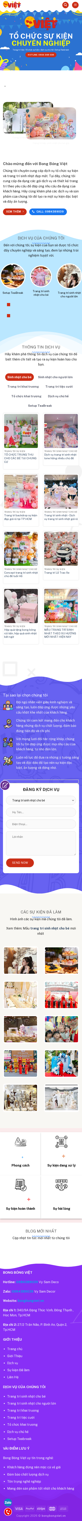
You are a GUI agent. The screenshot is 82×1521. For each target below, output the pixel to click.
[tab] (19, 377)
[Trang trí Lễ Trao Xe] (61, 549)
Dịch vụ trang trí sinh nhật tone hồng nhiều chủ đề (60, 456)
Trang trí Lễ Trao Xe (56, 572)
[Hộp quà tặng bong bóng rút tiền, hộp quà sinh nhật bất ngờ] (21, 606)
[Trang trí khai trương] (61, 1063)
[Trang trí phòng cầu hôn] (20, 1098)
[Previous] (8, 305)
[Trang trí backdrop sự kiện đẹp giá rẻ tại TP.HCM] (21, 492)
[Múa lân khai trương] (20, 1063)
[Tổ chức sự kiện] (61, 995)
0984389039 (27, 1282)
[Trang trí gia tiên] (20, 995)
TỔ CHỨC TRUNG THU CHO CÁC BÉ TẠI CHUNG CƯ (20, 458)
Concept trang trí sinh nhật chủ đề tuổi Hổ (21, 574)
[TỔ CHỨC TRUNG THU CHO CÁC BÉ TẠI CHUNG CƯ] (21, 431)
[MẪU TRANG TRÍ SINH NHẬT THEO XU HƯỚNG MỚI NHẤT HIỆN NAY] (61, 606)
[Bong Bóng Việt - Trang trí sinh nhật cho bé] (22, 5)
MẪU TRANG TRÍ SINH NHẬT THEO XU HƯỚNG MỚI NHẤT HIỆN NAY (60, 633)
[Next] (8, 315)
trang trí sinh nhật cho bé (49, 928)
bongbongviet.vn (31, 1301)
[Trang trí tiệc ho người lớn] (20, 960)
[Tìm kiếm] (65, 5)
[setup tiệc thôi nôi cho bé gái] (20, 1029)
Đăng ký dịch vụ (41, 789)
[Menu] (75, 5)
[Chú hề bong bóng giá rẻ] (61, 1029)
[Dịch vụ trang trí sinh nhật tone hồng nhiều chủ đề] (61, 431)
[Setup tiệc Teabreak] (61, 960)
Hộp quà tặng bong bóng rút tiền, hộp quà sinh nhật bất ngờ (20, 633)
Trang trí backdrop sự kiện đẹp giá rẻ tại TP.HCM (20, 517)
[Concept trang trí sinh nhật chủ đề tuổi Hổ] (21, 549)
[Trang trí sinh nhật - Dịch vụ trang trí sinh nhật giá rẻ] (61, 492)
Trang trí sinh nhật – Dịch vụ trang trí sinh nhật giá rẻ (61, 517)
